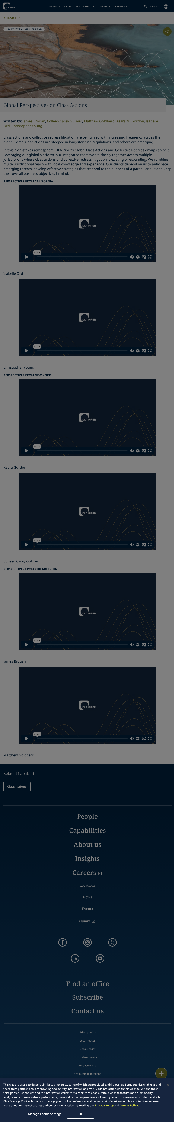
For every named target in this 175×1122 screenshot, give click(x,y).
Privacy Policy (104, 1105)
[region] (87, 1100)
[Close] (168, 1085)
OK (81, 1114)
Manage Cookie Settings (44, 1114)
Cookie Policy (129, 1105)
